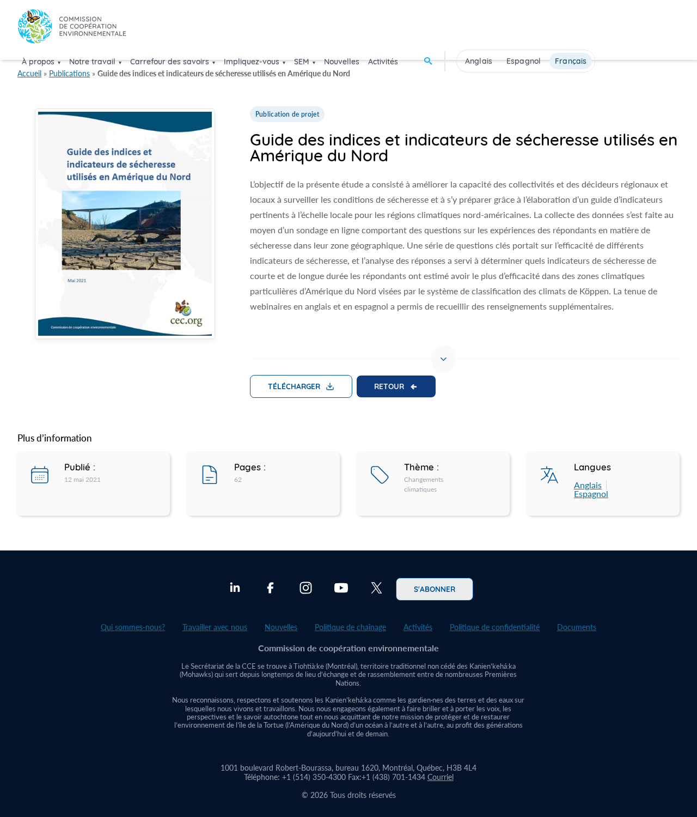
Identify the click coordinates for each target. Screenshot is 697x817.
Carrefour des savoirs (169, 61)
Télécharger (294, 385)
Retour (389, 385)
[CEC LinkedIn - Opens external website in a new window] (235, 589)
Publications (69, 73)
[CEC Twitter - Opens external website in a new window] (376, 589)
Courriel (440, 777)
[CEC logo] (71, 29)
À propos (38, 61)
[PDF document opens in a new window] (125, 225)
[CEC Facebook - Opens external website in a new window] (270, 589)
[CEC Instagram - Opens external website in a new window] (306, 589)
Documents (576, 627)
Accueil (29, 73)
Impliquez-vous (251, 61)
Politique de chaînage (350, 627)
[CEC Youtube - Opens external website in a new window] (341, 589)
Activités (383, 61)
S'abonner (434, 588)
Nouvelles (341, 61)
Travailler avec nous (214, 627)
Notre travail (92, 61)
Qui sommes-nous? (133, 627)
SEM (301, 61)
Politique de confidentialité (495, 627)
